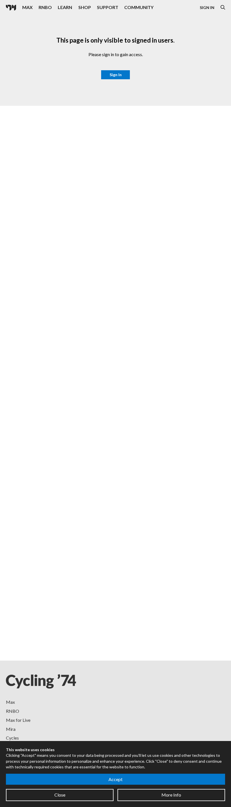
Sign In (207, 7)
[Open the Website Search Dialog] (223, 7)
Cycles (12, 737)
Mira (10, 729)
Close (59, 794)
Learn (65, 7)
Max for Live (18, 720)
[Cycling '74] (11, 7)
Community (139, 7)
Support (107, 7)
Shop (84, 7)
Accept (115, 779)
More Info (171, 794)
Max (27, 7)
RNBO (45, 7)
